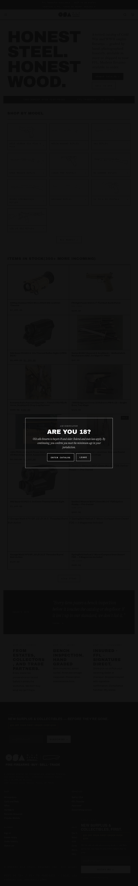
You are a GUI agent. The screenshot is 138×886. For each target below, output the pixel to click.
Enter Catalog (61, 457)
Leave (83, 457)
